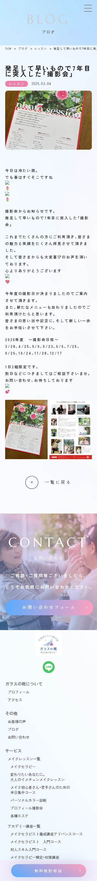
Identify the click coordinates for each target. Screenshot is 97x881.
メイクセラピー (23, 766)
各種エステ (19, 815)
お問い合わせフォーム (49, 607)
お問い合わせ (18, 737)
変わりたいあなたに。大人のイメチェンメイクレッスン (37, 777)
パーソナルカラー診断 (28, 800)
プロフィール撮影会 (26, 808)
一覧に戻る (58, 482)
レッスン (40, 48)
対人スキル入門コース (28, 849)
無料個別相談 (48, 870)
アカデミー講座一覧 (24, 826)
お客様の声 (17, 721)
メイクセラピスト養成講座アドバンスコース (46, 833)
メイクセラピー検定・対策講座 (34, 857)
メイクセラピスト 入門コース (35, 841)
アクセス (15, 699)
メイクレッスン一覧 (24, 758)
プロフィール (18, 692)
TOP (8, 48)
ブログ (22, 48)
